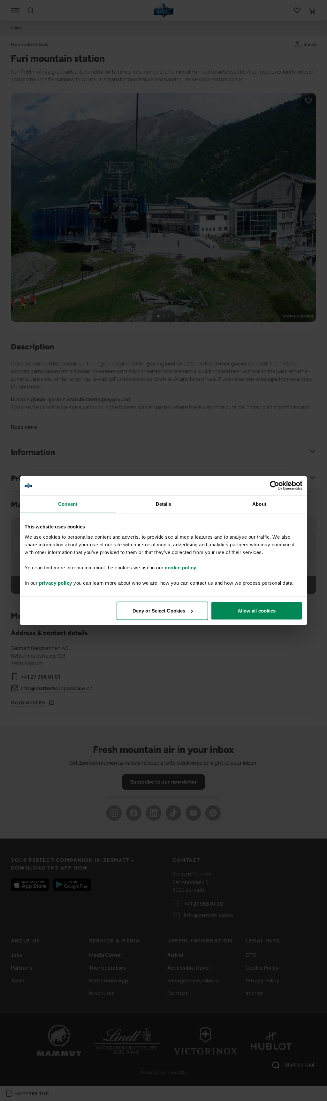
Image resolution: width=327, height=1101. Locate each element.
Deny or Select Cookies (159, 610)
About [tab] (259, 504)
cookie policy (180, 567)
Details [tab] (163, 504)
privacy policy (55, 582)
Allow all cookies (257, 610)
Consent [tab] (67, 504)
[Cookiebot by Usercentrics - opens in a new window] (274, 485)
